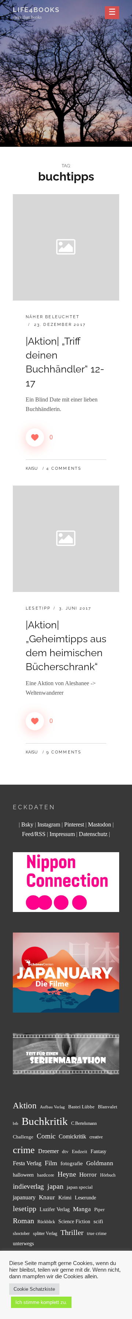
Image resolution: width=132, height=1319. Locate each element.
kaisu (31, 468)
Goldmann (99, 1163)
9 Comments (63, 752)
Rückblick (46, 1222)
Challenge (23, 1137)
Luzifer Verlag (55, 1209)
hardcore (45, 1175)
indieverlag (28, 1186)
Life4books (36, 10)
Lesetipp (38, 608)
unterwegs (23, 1243)
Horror (88, 1174)
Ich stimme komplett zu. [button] (41, 1302)
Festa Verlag (27, 1163)
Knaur (47, 1197)
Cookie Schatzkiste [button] (34, 1289)
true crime (97, 1233)
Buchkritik (45, 1121)
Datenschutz (93, 834)
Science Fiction (74, 1221)
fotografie (71, 1163)
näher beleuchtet (53, 317)
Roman (23, 1221)
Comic (46, 1136)
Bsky (27, 824)
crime (24, 1149)
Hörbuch (107, 1175)
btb (15, 1123)
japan (55, 1186)
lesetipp (24, 1208)
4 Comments (63, 468)
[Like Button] (35, 437)
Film (51, 1163)
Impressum (62, 834)
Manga (82, 1209)
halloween (23, 1175)
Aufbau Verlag (52, 1107)
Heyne (67, 1174)
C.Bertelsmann (84, 1123)
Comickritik (72, 1136)
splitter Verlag (45, 1233)
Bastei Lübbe (81, 1106)
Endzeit (79, 1151)
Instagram (48, 824)
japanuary (24, 1197)
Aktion (25, 1105)
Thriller (72, 1232)
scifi (98, 1221)
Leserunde (85, 1197)
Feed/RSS (33, 834)
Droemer (48, 1151)
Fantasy (98, 1151)
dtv (65, 1151)
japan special (80, 1187)
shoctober (21, 1233)
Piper (99, 1209)
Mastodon (99, 824)
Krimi (65, 1197)
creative (96, 1137)
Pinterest (74, 824)
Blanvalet (107, 1106)
